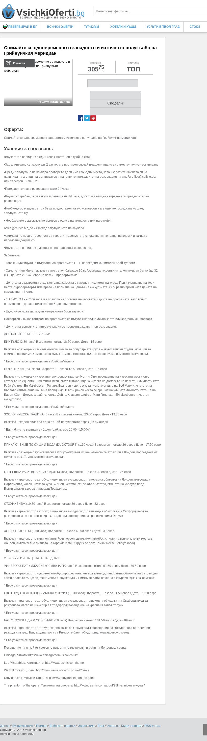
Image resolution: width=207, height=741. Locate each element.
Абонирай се (66, 93)
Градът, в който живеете (37, 63)
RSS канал (152, 726)
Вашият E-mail (30, 45)
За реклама (86, 726)
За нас (4, 726)
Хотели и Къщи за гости (124, 726)
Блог (101, 726)
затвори (181, 30)
